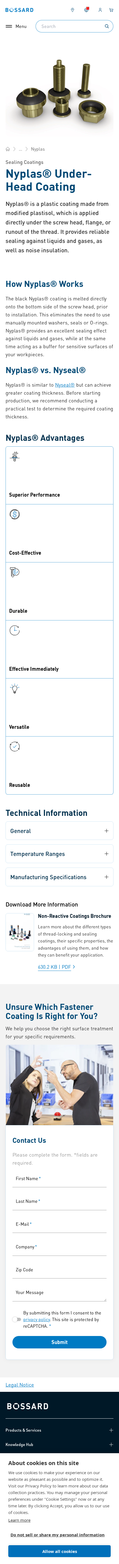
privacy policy (36, 1319)
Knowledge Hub (19, 1444)
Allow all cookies (59, 1551)
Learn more (19, 1520)
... (20, 149)
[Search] (107, 26)
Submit (59, 1342)
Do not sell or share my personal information (57, 1534)
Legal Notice (20, 1384)
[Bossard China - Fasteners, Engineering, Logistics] (8, 149)
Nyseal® (65, 384)
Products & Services (23, 1429)
